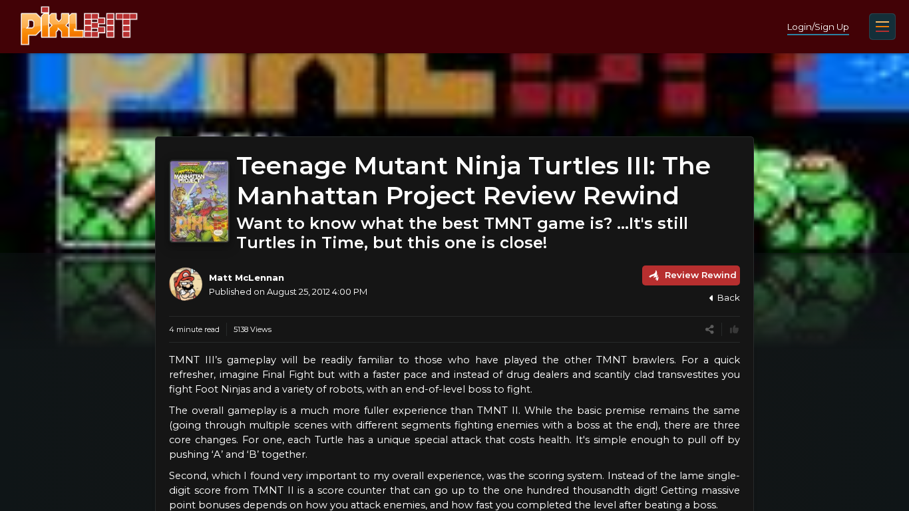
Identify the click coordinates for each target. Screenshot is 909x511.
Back (728, 297)
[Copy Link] (709, 329)
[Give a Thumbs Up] (734, 329)
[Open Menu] (882, 26)
